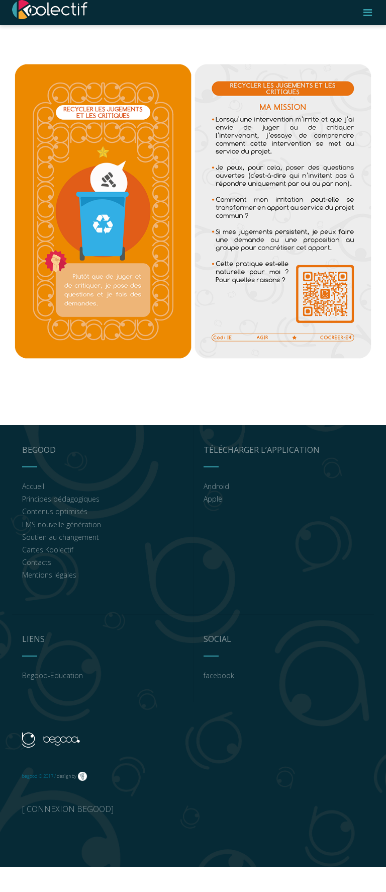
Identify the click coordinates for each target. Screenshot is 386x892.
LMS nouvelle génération (61, 524)
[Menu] (367, 13)
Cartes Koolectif (47, 549)
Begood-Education (52, 675)
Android (216, 486)
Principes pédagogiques (61, 499)
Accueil (33, 486)
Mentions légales (49, 575)
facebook (219, 675)
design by (66, 776)
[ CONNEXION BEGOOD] (68, 809)
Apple (213, 499)
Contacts (36, 562)
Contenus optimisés (54, 511)
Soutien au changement (60, 537)
